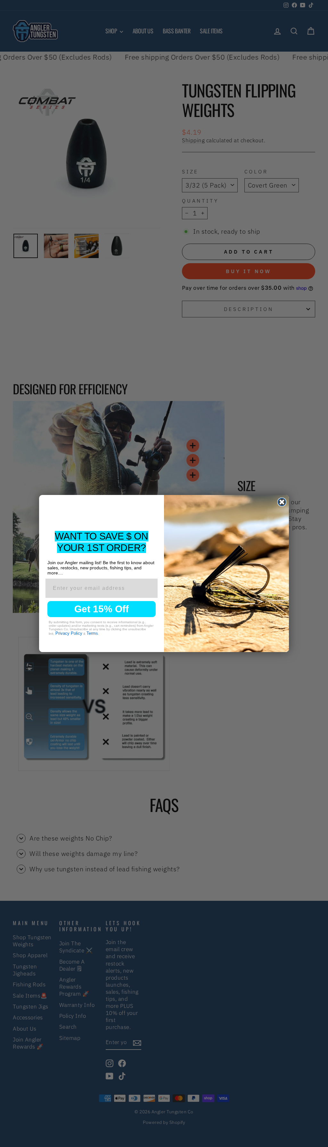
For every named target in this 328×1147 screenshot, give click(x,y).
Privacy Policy (68, 633)
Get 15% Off (101, 609)
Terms (92, 633)
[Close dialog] (282, 502)
